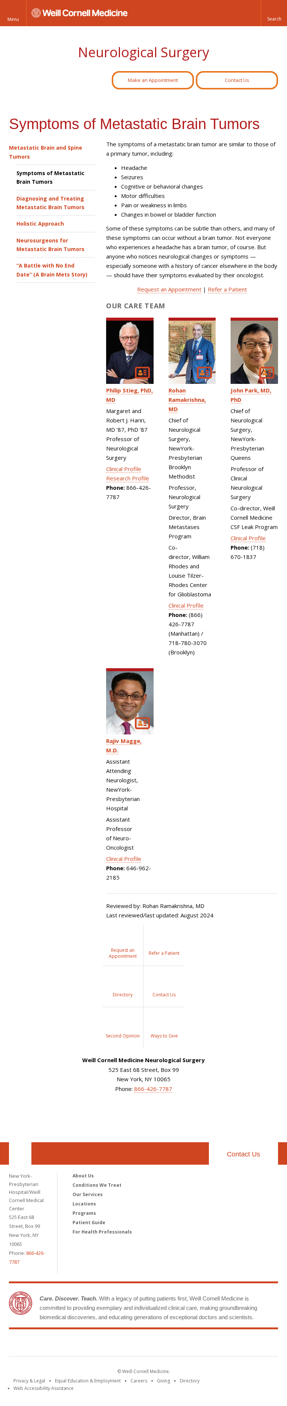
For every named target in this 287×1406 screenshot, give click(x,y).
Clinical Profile (123, 469)
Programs (84, 1213)
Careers (138, 1381)
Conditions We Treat (96, 1185)
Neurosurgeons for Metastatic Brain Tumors (50, 245)
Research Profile (127, 478)
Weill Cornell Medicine (143, 1344)
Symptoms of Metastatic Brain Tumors (50, 177)
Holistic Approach (40, 223)
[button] (274, 13)
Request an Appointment (169, 289)
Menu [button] (13, 19)
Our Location (20, 1153)
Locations (84, 1204)
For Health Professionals (102, 1232)
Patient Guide (88, 1222)
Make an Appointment (153, 80)
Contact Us (237, 80)
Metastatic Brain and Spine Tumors (45, 152)
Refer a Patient (227, 289)
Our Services (87, 1194)
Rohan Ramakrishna (186, 399)
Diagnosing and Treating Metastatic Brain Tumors (50, 203)
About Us (83, 1176)
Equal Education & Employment (88, 1381)
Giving (163, 1381)
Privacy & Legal (29, 1381)
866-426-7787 (153, 1088)
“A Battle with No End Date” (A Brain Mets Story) (51, 270)
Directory (190, 1381)
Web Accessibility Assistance (43, 1388)
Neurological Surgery (143, 52)
